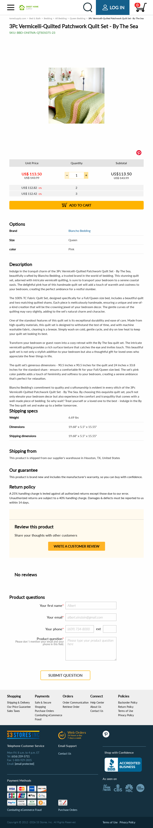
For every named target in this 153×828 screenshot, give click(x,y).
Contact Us (96, 710)
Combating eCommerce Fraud (24, 809)
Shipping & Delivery (18, 702)
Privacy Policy (126, 715)
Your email (54, 617)
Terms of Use (125, 710)
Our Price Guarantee (19, 706)
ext (98, 629)
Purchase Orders (44, 710)
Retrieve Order (71, 706)
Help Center (97, 702)
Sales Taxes (13, 710)
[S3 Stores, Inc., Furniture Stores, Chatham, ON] (123, 765)
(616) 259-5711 (21, 756)
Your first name (51, 605)
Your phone (53, 629)
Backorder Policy (127, 702)
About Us (95, 706)
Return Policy (125, 706)
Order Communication (76, 702)
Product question (49, 638)
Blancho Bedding (79, 230)
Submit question (65, 675)
